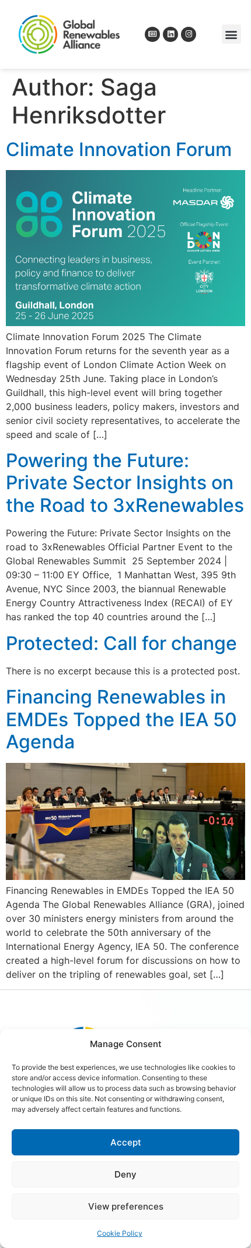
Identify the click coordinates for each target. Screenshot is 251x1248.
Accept (125, 1142)
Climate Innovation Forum (119, 149)
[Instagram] (188, 34)
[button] (231, 34)
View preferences (125, 1206)
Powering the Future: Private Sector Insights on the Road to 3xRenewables (125, 483)
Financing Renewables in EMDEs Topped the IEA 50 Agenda (121, 719)
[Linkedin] (170, 34)
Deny (125, 1174)
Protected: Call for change (121, 643)
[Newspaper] (152, 34)
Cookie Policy (119, 1233)
